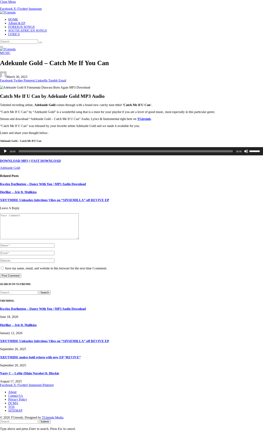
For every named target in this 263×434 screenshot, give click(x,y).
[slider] (255, 151)
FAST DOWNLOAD (46, 161)
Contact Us (15, 395)
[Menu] (1, 46)
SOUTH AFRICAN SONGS (27, 30)
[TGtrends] (8, 12)
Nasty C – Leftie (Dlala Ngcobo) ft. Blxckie (29, 373)
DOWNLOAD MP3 (14, 161)
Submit (44, 421)
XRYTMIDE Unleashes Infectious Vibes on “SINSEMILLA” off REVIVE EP (54, 200)
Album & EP (16, 23)
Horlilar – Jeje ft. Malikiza (18, 192)
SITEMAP (15, 410)
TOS (11, 407)
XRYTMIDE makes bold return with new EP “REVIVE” (40, 357)
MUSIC (5, 53)
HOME (13, 19)
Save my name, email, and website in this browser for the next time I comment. (56, 268)
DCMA (13, 403)
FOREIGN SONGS (21, 27)
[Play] (5, 151)
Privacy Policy (17, 399)
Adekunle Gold (10, 168)
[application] (131, 151)
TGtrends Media (52, 417)
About (12, 392)
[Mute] (246, 151)
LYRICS (14, 34)
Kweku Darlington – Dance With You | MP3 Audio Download (43, 184)
